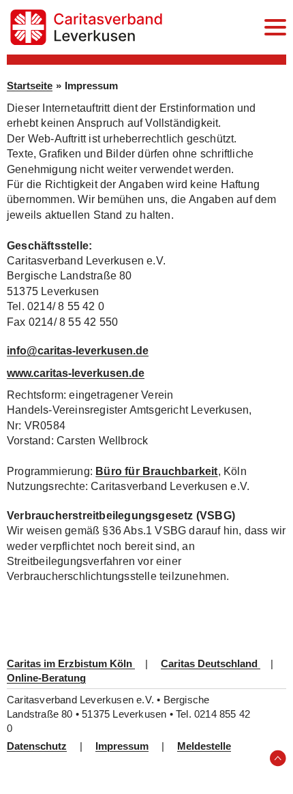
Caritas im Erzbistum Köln (71, 663)
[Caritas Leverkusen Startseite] (86, 27)
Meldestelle (204, 746)
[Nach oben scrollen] (278, 758)
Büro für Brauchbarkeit (156, 471)
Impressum (122, 746)
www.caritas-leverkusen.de (75, 373)
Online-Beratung (46, 678)
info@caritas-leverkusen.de (78, 350)
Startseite (29, 85)
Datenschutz (37, 746)
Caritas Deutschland (210, 663)
